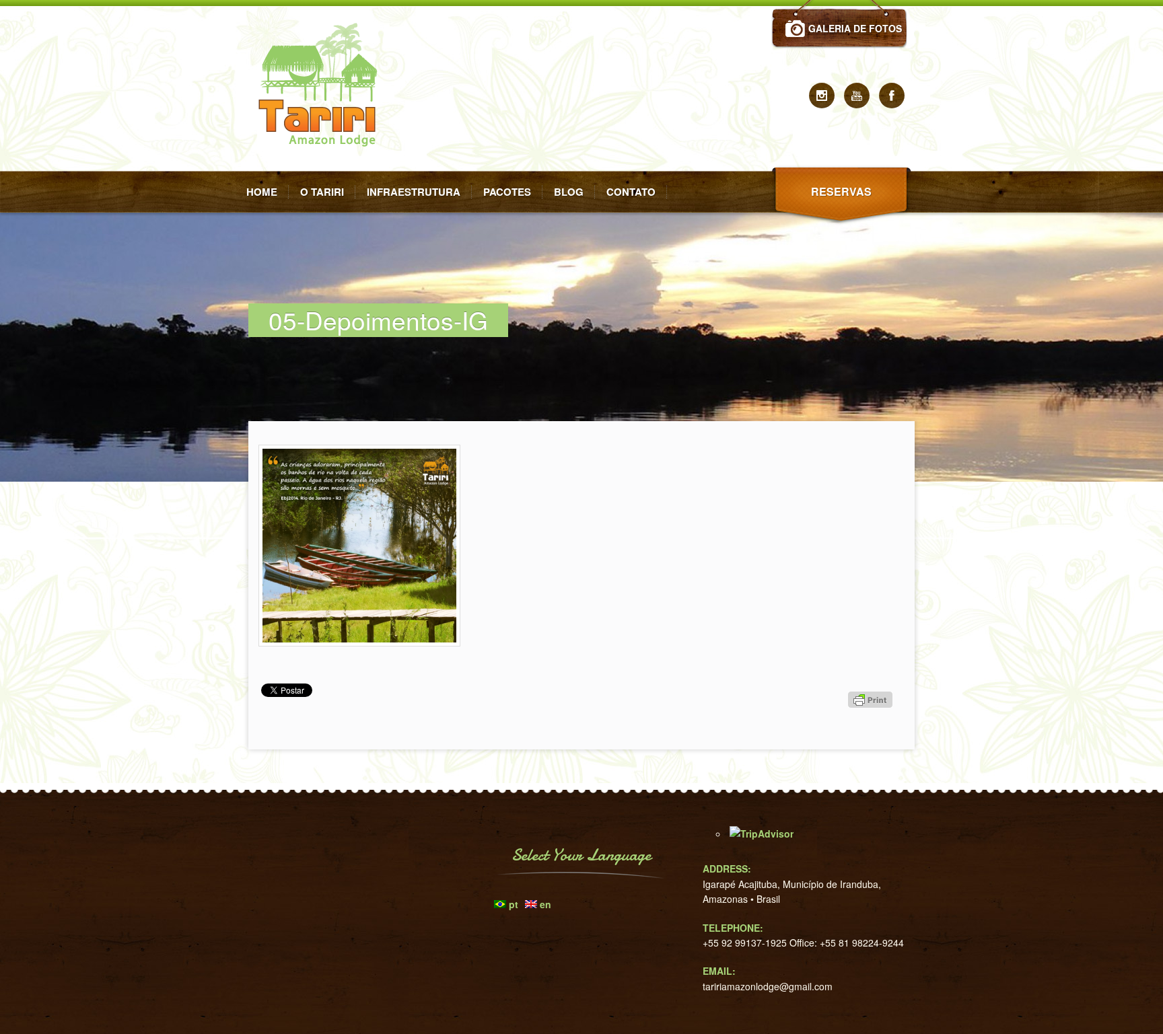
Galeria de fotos (855, 28)
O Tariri (322, 191)
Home (261, 191)
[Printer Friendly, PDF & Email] (872, 724)
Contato (631, 191)
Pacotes (507, 191)
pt (513, 904)
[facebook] (892, 95)
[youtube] (857, 95)
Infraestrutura (413, 191)
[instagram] (822, 95)
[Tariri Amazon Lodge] (322, 167)
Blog (569, 191)
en (545, 904)
